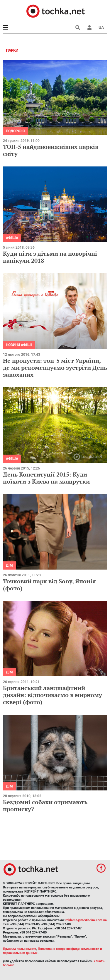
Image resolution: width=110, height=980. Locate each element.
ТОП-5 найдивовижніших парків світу (50, 150)
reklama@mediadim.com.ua (86, 920)
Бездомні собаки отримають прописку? (45, 805)
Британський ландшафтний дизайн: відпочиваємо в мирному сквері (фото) (52, 695)
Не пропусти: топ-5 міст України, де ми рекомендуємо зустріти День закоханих (55, 368)
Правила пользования (19, 949)
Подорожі (15, 131)
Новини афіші (19, 345)
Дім (9, 565)
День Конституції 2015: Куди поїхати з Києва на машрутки (46, 477)
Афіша (12, 238)
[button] (89, 27)
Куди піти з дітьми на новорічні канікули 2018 (50, 257)
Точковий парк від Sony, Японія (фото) (49, 584)
